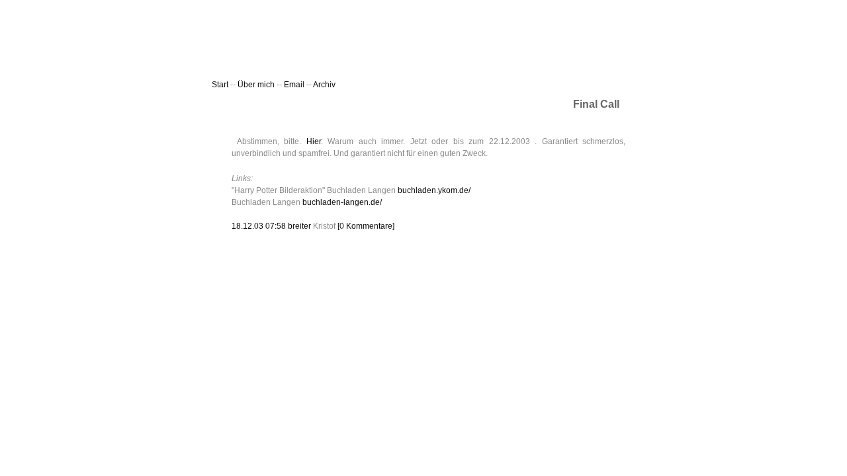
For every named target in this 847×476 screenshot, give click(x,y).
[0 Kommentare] (365, 226)
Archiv (324, 84)
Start (220, 84)
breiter (299, 226)
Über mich (256, 84)
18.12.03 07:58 (260, 226)
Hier (313, 141)
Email (295, 84)
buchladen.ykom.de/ (434, 190)
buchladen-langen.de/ (342, 202)
